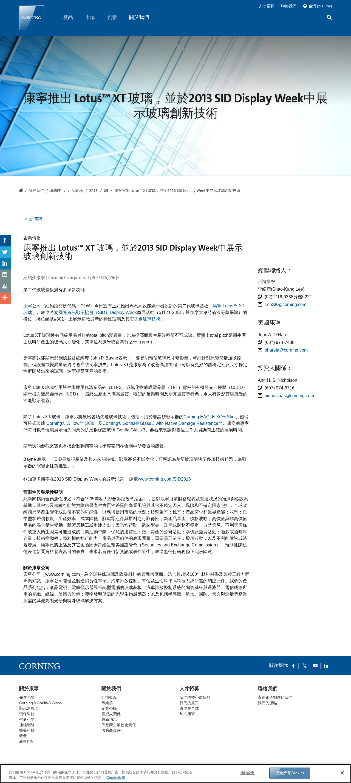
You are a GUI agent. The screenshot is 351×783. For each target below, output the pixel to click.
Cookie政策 (115, 777)
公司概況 (109, 697)
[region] (175, 773)
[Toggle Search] (329, 18)
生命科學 (27, 719)
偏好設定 (247, 773)
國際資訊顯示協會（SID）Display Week (97, 312)
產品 (68, 17)
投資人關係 (111, 714)
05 (106, 191)
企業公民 (109, 708)
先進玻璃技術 (147, 319)
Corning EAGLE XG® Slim (209, 416)
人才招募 (266, 6)
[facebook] (293, 665)
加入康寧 (187, 714)
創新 (112, 17)
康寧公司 (32, 306)
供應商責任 (111, 730)
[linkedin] (326, 665)
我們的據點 (267, 703)
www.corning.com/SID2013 (164, 479)
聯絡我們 (288, 6)
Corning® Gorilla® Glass (40, 703)
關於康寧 (29, 688)
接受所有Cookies (289, 772)
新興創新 (27, 741)
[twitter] (304, 665)
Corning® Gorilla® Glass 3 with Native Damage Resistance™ (163, 423)
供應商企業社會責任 (118, 725)
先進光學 (27, 697)
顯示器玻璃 (28, 708)
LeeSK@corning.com (285, 304)
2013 (93, 191)
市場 (90, 17)
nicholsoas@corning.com (289, 395)
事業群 (107, 703)
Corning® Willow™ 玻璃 (70, 423)
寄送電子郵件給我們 (275, 697)
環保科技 (27, 714)
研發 (23, 736)
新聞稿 (77, 191)
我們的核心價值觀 (195, 697)
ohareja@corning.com (286, 350)
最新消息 (109, 719)
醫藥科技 (27, 730)
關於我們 (139, 17)
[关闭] (342, 773)
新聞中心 (58, 191)
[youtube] (315, 665)
